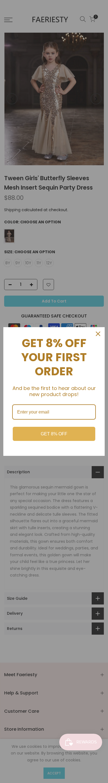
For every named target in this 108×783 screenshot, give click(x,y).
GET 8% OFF (54, 433)
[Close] (98, 333)
